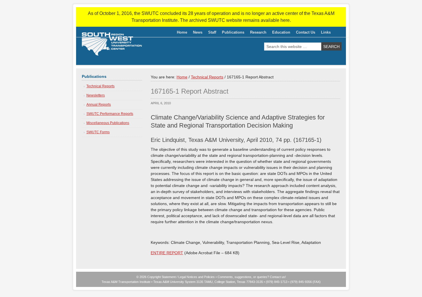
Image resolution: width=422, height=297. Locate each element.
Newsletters (95, 95)
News (197, 32)
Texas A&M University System (174, 282)
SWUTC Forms (98, 132)
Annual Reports (98, 105)
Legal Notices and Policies (196, 277)
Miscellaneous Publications (107, 123)
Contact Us (305, 32)
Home (182, 32)
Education (279, 33)
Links (326, 32)
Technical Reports (100, 86)
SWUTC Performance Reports (109, 114)
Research (256, 33)
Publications (231, 33)
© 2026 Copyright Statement (156, 277)
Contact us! (278, 277)
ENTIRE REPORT (167, 252)
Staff (210, 33)
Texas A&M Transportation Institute (126, 282)
